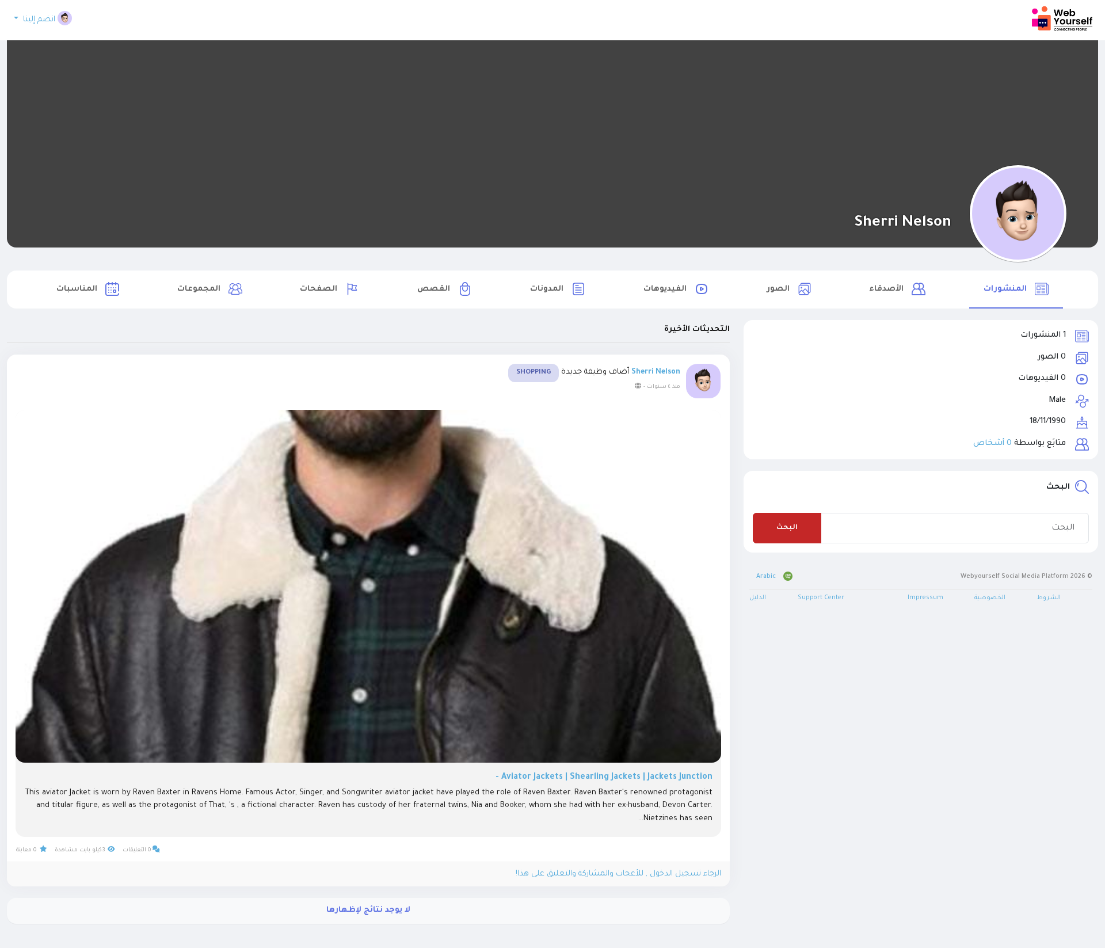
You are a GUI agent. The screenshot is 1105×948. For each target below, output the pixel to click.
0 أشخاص (992, 443)
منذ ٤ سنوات (663, 387)
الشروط (1049, 598)
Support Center (821, 598)
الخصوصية (989, 598)
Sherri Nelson (902, 223)
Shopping (533, 372)
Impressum (925, 598)
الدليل (757, 598)
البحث (787, 528)
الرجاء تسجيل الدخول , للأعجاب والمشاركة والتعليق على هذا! (618, 874)
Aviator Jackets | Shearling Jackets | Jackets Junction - (604, 777)
